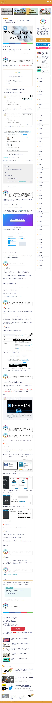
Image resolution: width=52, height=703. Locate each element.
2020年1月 (40, 208)
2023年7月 (40, 154)
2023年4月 (40, 156)
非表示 (19, 72)
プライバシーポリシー (5, 701)
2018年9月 (40, 239)
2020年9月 (40, 195)
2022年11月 (41, 167)
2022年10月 (41, 169)
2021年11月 (41, 182)
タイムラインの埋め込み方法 (15, 77)
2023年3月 (40, 159)
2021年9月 (40, 185)
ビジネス (40, 94)
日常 (39, 107)
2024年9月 (40, 128)
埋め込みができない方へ (12, 80)
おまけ (9, 83)
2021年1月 (40, 190)
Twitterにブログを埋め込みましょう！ (15, 81)
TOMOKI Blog (3, 2)
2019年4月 (40, 226)
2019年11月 (41, 213)
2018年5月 (40, 244)
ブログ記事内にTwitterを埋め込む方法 (15, 76)
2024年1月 (40, 141)
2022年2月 (40, 177)
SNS (39, 86)
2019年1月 (40, 231)
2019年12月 (41, 211)
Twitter (40, 89)
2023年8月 (40, 151)
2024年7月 (40, 133)
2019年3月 (40, 229)
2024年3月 (40, 138)
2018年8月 (40, 242)
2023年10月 (41, 146)
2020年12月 (41, 193)
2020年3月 (40, 203)
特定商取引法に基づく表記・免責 (14, 701)
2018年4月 (40, 247)
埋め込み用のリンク (7, 157)
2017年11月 (41, 260)
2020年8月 (40, 198)
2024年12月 (41, 125)
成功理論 (40, 104)
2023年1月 (40, 164)
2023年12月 (41, 143)
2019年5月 (40, 224)
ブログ (40, 96)
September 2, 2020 (22, 181)
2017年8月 (40, 268)
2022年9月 (40, 172)
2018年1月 (40, 255)
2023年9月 (40, 149)
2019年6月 (40, 221)
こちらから (22, 540)
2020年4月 (40, 200)
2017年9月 (40, 265)
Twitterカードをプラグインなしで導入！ (11, 574)
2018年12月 (41, 234)
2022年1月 (40, 180)
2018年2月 (40, 252)
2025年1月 (40, 123)
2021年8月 (40, 187)
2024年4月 (40, 136)
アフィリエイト (5, 18)
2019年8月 (40, 216)
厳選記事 (40, 99)
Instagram (40, 81)
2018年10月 (41, 237)
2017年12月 (41, 257)
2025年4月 (40, 120)
